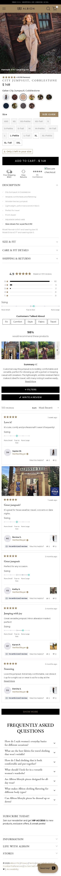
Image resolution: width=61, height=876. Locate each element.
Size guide (49, 114)
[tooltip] (36, 364)
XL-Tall (8, 142)
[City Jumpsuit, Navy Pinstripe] (6, 106)
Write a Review (37, 398)
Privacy (24, 863)
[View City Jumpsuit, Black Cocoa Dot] (53, 590)
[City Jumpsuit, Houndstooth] (32, 97)
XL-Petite (47, 135)
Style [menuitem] (30, 321)
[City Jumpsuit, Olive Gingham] (23, 106)
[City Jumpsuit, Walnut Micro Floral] (32, 106)
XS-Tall (39, 121)
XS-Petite (25, 121)
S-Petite (8, 128)
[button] (2, 72)
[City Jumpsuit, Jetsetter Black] (40, 97)
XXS (6, 121)
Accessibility (13, 869)
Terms (32, 863)
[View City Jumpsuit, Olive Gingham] (53, 646)
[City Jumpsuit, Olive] (14, 106)
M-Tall (52, 128)
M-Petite (40, 128)
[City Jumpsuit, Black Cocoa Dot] (14, 97)
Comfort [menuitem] (17, 321)
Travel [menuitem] (53, 321)
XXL (18, 142)
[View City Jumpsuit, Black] (53, 452)
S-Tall (21, 128)
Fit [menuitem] (6, 321)
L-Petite (14, 135)
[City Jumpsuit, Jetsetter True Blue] (49, 97)
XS (14, 121)
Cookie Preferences (13, 866)
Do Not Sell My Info (33, 866)
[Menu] (4, 9)
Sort (34, 408)
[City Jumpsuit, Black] (6, 97)
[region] (30, 350)
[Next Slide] (57, 350)
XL (36, 135)
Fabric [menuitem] (41, 321)
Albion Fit (14, 863)
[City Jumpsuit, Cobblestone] (23, 97)
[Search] (48, 8)
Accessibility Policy (45, 863)
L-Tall (27, 135)
